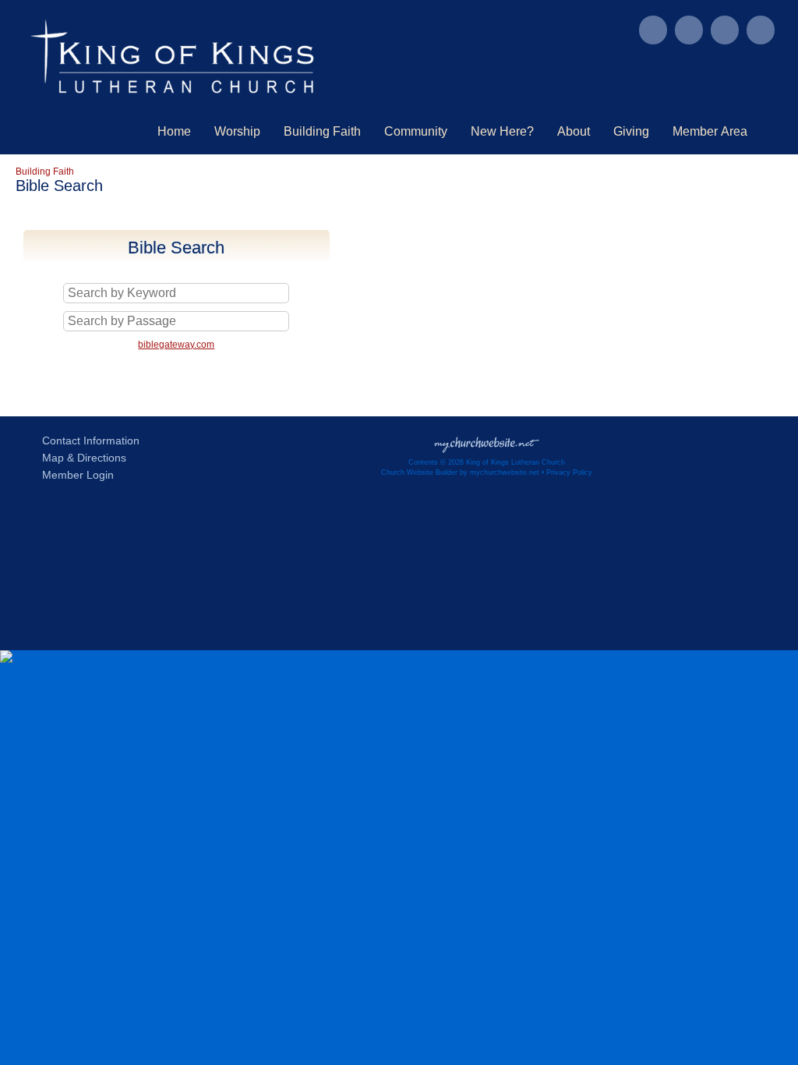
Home (174, 131)
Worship (237, 131)
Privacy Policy (569, 472)
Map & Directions (81, 457)
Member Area (710, 131)
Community (415, 131)
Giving (631, 131)
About (573, 131)
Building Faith (322, 131)
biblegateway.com (176, 344)
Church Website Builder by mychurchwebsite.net (460, 472)
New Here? (502, 131)
